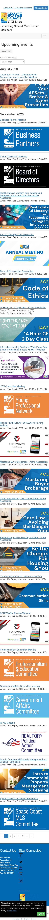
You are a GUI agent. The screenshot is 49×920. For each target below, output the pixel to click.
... (27, 835)
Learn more (12, 910)
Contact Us (8, 7)
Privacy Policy (24, 890)
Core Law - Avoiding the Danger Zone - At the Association (23, 499)
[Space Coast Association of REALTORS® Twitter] (34, 862)
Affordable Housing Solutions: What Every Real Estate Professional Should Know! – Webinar (23, 348)
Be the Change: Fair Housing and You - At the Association (23, 539)
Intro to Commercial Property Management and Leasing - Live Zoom (23, 760)
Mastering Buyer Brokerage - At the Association (24, 461)
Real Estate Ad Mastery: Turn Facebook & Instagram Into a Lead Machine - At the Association (21, 195)
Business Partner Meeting (13, 119)
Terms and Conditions (23, 7)
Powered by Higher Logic (25, 919)
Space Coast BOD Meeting (13, 156)
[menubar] (19, 7)
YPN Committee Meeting (12, 386)
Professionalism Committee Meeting (18, 649)
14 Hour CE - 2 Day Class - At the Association (23, 307)
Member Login (41, 8)
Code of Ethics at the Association (16, 271)
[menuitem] (9, 7)
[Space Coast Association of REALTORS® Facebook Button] (34, 855)
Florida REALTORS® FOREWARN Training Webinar (21, 424)
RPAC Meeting (7, 722)
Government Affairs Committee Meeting (20, 686)
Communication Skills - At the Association (21, 576)
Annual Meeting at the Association (17, 234)
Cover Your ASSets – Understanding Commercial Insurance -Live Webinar (18, 76)
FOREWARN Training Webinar (15, 613)
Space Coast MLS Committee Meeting (19, 798)
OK (42, 914)
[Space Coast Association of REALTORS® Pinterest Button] (34, 881)
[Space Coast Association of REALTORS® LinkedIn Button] (34, 874)
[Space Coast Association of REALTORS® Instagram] (34, 868)
